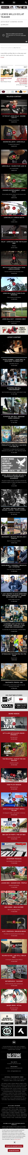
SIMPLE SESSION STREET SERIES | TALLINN (14, 809)
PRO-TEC (18, 1114)
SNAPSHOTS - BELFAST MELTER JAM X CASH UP (14, 537)
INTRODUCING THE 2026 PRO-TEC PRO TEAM (14, 654)
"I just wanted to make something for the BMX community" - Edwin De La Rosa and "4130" (14, 595)
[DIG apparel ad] (14, 91)
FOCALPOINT (4, 1111)
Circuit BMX (9, 1126)
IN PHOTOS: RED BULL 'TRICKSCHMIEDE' (14, 388)
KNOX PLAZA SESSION (14, 784)
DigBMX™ (23, 1046)
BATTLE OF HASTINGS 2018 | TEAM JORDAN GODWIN (14, 268)
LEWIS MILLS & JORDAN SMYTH (14, 217)
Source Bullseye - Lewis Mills (14, 142)
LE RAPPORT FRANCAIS (14, 858)
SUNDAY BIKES (12, 1115)
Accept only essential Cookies (14, 1146)
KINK (25, 1111)
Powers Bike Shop (20, 1128)
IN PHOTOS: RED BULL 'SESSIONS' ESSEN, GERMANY (14, 417)
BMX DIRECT (12, 1107)
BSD (17, 1107)
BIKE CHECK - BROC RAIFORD (14, 907)
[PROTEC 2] (14, 7)
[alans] (7, 1031)
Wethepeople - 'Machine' (14, 981)
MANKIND (17, 1112)
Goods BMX (5, 1128)
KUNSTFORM (5, 1112)
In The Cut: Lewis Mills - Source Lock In (14, 116)
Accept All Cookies (14, 1150)
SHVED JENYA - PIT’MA (14, 1005)
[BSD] (21, 1019)
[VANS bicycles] (21, 699)
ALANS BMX (5, 1107)
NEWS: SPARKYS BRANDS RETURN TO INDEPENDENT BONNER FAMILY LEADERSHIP (14, 476)
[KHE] (21, 1031)
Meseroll (12, 1128)
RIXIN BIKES (24, 1114)
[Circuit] (21, 706)
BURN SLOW (22, 1107)
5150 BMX (23, 1126)
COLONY (8, 1109)
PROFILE (9, 1114)
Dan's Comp (16, 1126)
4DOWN (24, 1117)
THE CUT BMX (15, 1109)
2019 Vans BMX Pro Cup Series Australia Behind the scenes (21, 81)
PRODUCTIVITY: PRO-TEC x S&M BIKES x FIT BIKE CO (14, 445)
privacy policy (17, 1139)
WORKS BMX (18, 1117)
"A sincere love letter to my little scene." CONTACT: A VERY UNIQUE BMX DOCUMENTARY (14, 625)
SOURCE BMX (4, 1115)
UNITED (8, 1117)
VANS (12, 1117)
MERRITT (22, 1112)
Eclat (2, 57)
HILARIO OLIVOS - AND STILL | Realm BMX (14, 956)
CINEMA (4, 1109)
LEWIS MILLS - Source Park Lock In (14, 166)
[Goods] (7, 706)
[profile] (14, 330)
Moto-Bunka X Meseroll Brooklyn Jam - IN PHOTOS (14, 566)
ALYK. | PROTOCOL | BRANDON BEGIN (14, 931)
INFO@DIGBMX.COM (16, 1071)
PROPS (13, 1114)
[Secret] (7, 699)
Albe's (3, 1126)
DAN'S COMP (22, 1109)
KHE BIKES (20, 1111)
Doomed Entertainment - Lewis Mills (14, 191)
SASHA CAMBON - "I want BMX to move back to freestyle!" (14, 360)
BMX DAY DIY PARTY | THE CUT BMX (14, 834)
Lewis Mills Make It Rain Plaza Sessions (14, 294)
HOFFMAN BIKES (13, 1111)
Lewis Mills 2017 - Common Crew (14, 319)
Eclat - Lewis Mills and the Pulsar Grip (14, 242)
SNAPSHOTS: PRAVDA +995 (14, 682)
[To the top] (14, 1042)
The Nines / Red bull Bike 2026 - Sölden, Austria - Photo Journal (14, 509)
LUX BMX (12, 1112)
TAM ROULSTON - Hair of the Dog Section (14, 759)
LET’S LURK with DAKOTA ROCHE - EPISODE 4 (14, 734)
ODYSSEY (3, 1114)
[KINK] (7, 1019)
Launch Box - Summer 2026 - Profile (14, 883)
